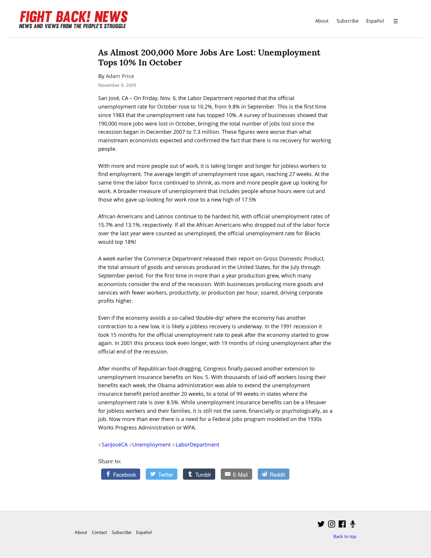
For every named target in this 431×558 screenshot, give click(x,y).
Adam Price (120, 76)
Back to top (344, 536)
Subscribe (348, 20)
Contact (99, 532)
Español (375, 20)
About (322, 20)
